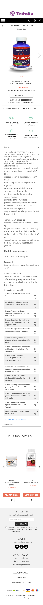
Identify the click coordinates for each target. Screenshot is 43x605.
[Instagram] (26, 547)
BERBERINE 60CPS (31, 482)
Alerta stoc (22, 95)
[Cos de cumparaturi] (34, 20)
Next (39, 55)
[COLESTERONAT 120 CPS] (21, 53)
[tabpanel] (21, 53)
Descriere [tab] (7, 147)
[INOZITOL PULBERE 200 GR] (11, 459)
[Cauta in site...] (40, 20)
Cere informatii (30, 108)
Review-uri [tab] (8, 424)
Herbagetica (21, 29)
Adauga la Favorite (12, 108)
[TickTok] (21, 547)
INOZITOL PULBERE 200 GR (11, 483)
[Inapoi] (2, 26)
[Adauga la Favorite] (11, 500)
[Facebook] (17, 547)
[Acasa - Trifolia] (21, 13)
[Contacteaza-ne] (28, 20)
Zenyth (31, 480)
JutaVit (11, 480)
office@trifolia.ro (23, 564)
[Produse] (3, 21)
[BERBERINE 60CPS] (31, 460)
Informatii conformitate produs (15, 419)
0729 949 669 (23, 561)
